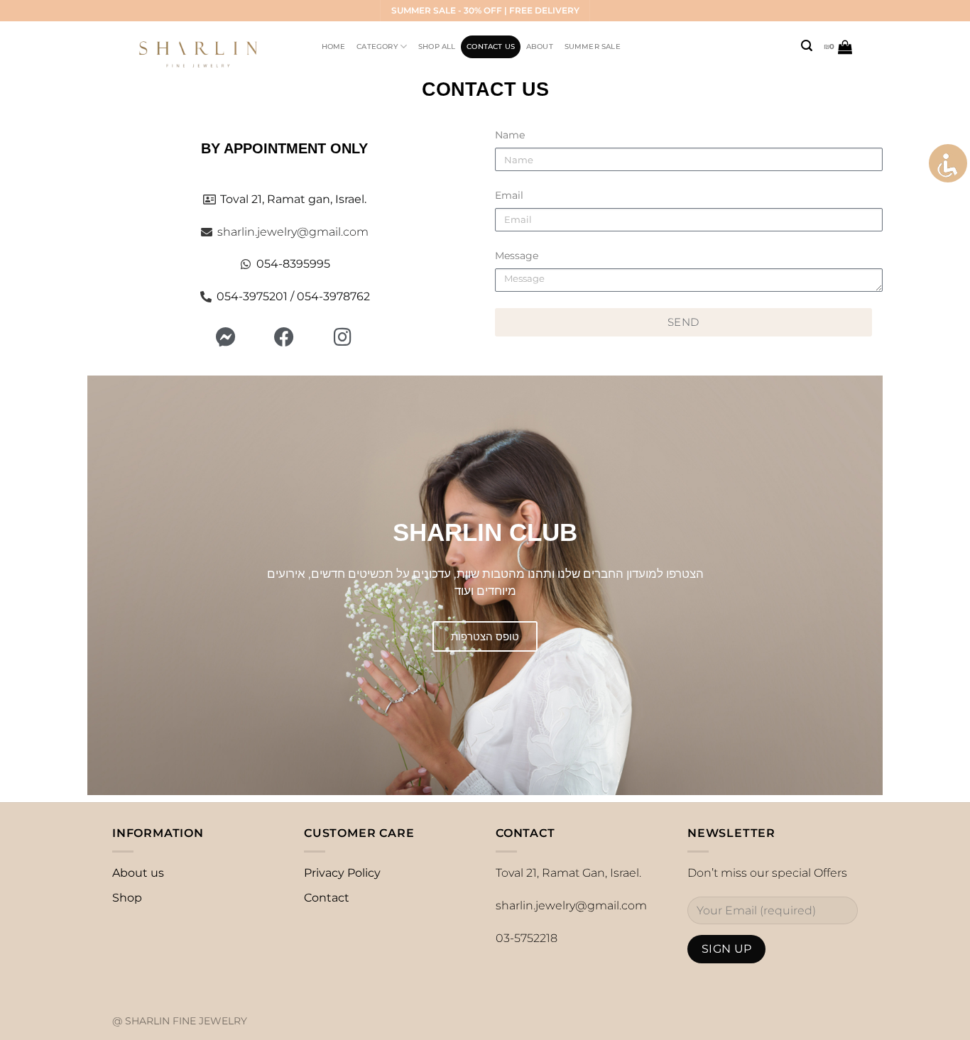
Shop (127, 897)
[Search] (806, 46)
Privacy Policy (342, 873)
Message (516, 255)
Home (334, 46)
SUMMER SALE (593, 46)
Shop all (437, 46)
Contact (326, 897)
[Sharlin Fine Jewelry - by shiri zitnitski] (203, 46)
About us (138, 873)
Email (509, 195)
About (539, 46)
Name (510, 134)
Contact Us (491, 46)
